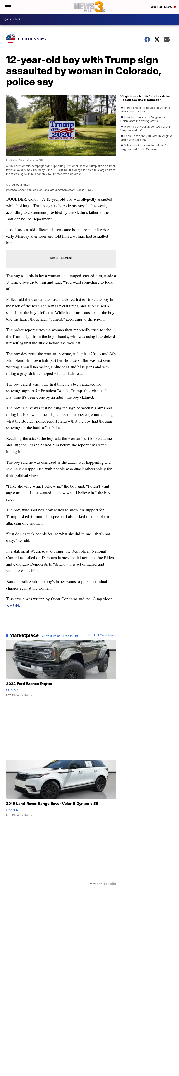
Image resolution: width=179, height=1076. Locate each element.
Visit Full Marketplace (102, 635)
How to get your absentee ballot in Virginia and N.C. (146, 128)
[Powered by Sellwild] (109, 883)
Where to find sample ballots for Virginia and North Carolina (144, 147)
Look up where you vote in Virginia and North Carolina (146, 137)
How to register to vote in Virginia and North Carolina (145, 109)
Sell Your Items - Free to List (59, 636)
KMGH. (13, 605)
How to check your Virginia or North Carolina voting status (142, 118)
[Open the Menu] (7, 7)
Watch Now (162, 7)
